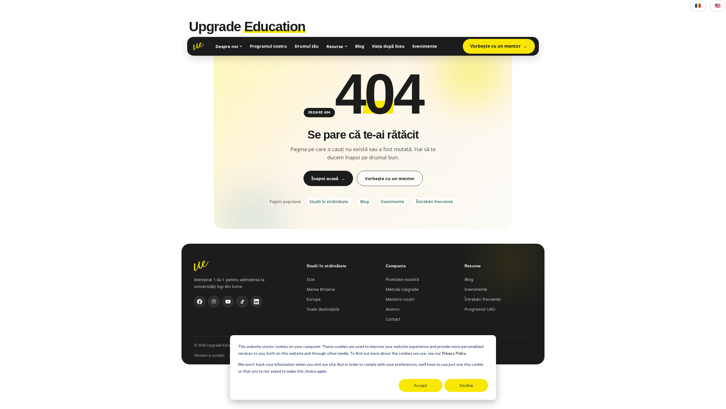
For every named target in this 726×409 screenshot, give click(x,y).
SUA (311, 279)
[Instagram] (214, 301)
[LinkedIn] (256, 301)
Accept (420, 385)
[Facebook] (199, 301)
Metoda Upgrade (402, 289)
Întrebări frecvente (434, 201)
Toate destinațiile (323, 309)
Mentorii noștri (400, 299)
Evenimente (424, 46)
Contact (393, 319)
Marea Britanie (321, 289)
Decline (466, 385)
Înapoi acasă (324, 178)
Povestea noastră (402, 279)
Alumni (393, 309)
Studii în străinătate (328, 201)
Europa (313, 299)
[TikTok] (242, 301)
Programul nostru (268, 46)
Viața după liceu (388, 46)
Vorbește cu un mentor (495, 46)
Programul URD (480, 309)
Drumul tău (307, 46)
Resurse (334, 46)
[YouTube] (228, 301)
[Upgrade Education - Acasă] (198, 46)
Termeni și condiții (209, 355)
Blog (359, 46)
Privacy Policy (454, 353)
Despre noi (227, 46)
